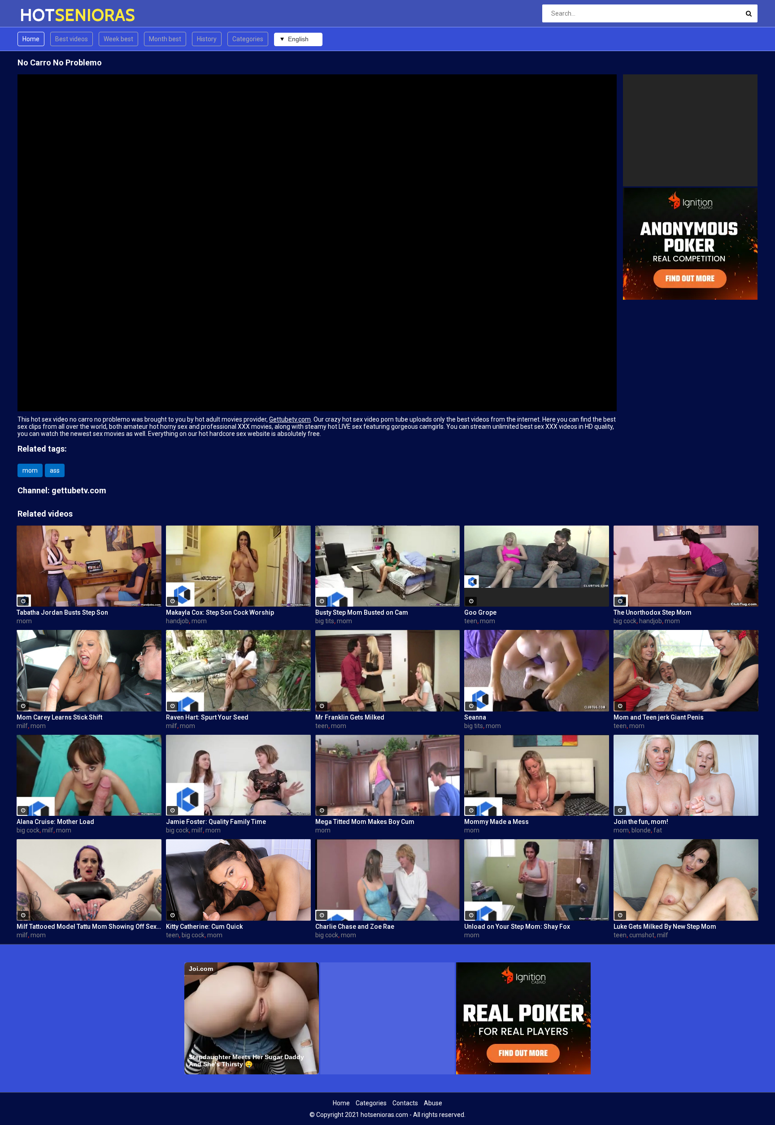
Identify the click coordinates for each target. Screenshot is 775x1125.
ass (55, 470)
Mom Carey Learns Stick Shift (59, 717)
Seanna (475, 717)
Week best (118, 39)
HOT (43, 15)
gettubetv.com (79, 490)
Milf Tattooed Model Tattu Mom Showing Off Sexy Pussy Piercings (89, 926)
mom (30, 470)
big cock (625, 621)
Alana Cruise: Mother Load (55, 821)
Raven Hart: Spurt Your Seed (207, 717)
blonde (641, 830)
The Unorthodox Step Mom (653, 612)
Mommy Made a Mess (496, 821)
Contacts (405, 1103)
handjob (177, 621)
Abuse (433, 1103)
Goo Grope (480, 612)
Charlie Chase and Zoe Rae (354, 926)
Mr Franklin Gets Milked (349, 717)
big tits (324, 621)
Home (30, 39)
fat (657, 830)
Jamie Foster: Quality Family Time (216, 821)
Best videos (71, 39)
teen (470, 621)
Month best (165, 39)
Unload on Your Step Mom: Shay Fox (517, 926)
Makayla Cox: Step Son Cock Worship (220, 612)
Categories (247, 39)
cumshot (641, 935)
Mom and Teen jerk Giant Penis (659, 717)
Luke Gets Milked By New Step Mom (665, 926)
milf (22, 725)
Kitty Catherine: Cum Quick (204, 926)
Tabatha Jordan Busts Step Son (62, 612)
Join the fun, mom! (641, 821)
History (207, 39)
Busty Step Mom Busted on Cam (361, 612)
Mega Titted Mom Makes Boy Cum (364, 821)
